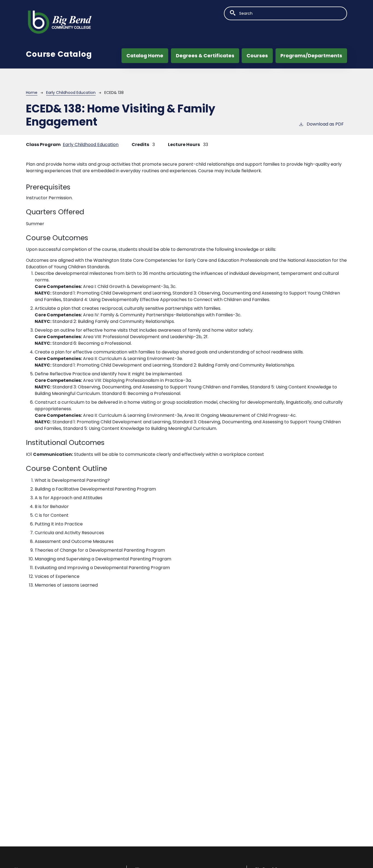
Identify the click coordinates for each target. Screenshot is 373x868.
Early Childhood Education (71, 92)
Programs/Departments (311, 55)
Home (31, 92)
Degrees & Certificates (205, 55)
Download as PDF (325, 124)
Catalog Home (144, 55)
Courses (257, 55)
